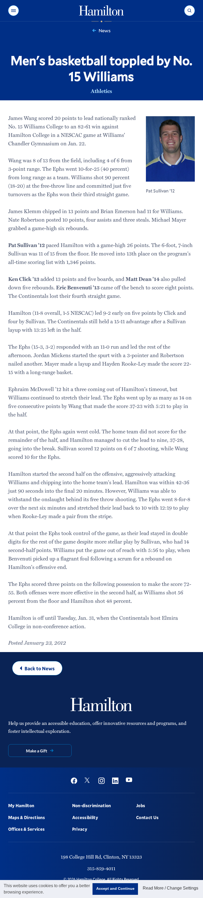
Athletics (101, 91)
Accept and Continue (115, 888)
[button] (13, 10)
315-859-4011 (101, 868)
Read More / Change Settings (170, 888)
